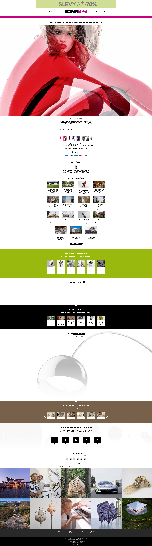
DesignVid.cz (78, 310)
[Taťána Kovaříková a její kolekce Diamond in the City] (76, 70)
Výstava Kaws (65, 288)
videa (51, 11)
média (91, 16)
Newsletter (81, 534)
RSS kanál (81, 531)
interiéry (55, 11)
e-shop (48, 11)
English (92, 534)
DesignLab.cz (78, 544)
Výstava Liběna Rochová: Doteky (87, 293)
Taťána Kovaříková (83, 148)
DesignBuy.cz (82, 253)
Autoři (70, 532)
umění (95, 16)
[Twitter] (74, 459)
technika (87, 16)
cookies (84, 541)
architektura (68, 16)
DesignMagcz (78, 466)
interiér (73, 16)
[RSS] (85, 459)
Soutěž (92, 531)
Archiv (70, 534)
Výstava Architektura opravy (87, 288)
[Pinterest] (78, 459)
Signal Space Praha (75, 298)
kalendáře (82, 282)
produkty (78, 16)
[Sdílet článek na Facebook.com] (66, 155)
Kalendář (81, 532)
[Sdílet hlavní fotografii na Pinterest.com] (80, 155)
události (62, 16)
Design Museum (79, 334)
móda (83, 16)
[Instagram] (71, 459)
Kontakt (59, 531)
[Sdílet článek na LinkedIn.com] (76, 155)
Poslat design (92, 532)
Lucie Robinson (77, 151)
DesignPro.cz (84, 406)
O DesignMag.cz (70, 531)
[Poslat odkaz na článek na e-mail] (85, 155)
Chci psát (59, 534)
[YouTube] (81, 459)
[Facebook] (67, 459)
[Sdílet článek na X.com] (71, 155)
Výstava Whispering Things (65, 293)
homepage (57, 16)
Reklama (59, 532)
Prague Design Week (84, 427)
